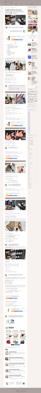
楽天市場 (16, 39)
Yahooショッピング (20, 39)
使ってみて (9, 48)
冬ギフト (29, 170)
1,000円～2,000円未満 (30, 137)
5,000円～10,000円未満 (30, 144)
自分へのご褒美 (29, 183)
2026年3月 (29, 115)
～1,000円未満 (29, 187)
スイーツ (29, 160)
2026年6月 (29, 113)
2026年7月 (29, 112)
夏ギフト (29, 173)
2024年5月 (29, 132)
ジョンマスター (29, 157)
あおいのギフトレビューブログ (8, 2)
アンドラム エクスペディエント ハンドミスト (12, 47)
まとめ (29, 150)
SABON (29, 147)
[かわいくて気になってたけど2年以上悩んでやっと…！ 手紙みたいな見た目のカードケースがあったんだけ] (8, 340)
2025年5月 (29, 123)
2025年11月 (29, 118)
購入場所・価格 (9, 51)
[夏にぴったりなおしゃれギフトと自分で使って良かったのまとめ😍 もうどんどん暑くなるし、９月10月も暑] (15, 340)
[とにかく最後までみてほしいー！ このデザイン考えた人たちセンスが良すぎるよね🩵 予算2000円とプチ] (8, 333)
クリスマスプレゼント (30, 153)
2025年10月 (29, 119)
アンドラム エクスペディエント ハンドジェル (12, 45)
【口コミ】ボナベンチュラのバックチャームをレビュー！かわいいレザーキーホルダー (34, 68)
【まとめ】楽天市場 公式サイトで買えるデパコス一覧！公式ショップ (34, 73)
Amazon (13, 39)
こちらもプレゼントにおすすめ (10, 53)
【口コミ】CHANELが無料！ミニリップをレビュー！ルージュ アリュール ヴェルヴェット (32, 92)
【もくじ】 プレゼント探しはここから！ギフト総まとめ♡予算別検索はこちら (34, 45)
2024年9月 (29, 129)
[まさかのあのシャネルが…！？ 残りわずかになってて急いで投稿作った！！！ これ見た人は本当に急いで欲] (22, 333)
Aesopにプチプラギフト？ (10, 44)
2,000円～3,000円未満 (30, 140)
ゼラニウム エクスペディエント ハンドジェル (12, 46)
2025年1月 (29, 126)
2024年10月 (29, 128)
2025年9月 (29, 120)
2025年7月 (29, 121)
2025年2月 (29, 125)
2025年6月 (29, 122)
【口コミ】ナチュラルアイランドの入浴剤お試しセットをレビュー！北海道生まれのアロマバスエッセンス (32, 101)
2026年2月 (29, 116)
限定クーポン (29, 186)
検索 (36, 87)
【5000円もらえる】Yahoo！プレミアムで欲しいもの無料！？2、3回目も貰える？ (32, 95)
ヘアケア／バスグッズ (30, 167)
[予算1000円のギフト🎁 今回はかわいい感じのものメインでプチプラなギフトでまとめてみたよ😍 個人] (15, 333)
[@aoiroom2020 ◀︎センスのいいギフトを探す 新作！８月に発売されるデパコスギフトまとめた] (22, 340)
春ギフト (29, 176)
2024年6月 (29, 131)
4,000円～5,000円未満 (30, 143)
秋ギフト (29, 180)
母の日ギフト (29, 177)
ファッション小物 (30, 163)
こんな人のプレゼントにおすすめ (11, 52)
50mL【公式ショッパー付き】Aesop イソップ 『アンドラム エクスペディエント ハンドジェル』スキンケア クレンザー (18, 37)
